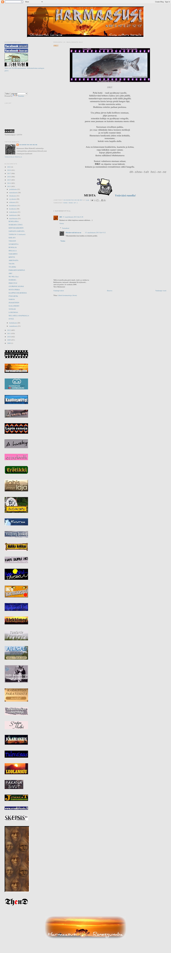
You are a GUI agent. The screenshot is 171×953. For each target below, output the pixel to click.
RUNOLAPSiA (14, 221)
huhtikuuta (13, 215)
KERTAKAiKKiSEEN (16, 228)
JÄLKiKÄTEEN (14, 302)
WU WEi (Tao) (14, 276)
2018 (9, 170)
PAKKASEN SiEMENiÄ (17, 270)
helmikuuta (13, 323)
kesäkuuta (13, 209)
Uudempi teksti (58, 290)
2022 (9, 167)
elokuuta (12, 202)
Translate (21, 96)
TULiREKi (12, 267)
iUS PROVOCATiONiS (16, 286)
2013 (9, 186)
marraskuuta (13, 192)
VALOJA (11, 263)
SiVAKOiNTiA (13, 244)
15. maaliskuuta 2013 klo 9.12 (95, 232)
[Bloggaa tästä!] (97, 200)
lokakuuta (13, 196)
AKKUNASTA (13, 260)
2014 (9, 183)
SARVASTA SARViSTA (16, 231)
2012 (9, 330)
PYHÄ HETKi (13, 296)
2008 (9, 343)
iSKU (10, 273)
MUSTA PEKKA (14, 289)
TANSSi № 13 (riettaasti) (17, 234)
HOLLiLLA (13, 250)
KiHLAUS (12, 237)
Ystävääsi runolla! (125, 195)
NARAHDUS (13, 254)
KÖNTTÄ (12, 257)
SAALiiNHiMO (14, 306)
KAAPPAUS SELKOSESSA (18, 293)
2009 (9, 340)
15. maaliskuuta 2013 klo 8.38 (73, 217)
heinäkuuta (13, 205)
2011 (9, 333)
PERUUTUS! (13, 283)
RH (60, 217)
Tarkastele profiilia (13, 157)
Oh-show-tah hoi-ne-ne (85, 8)
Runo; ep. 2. (73, 202)
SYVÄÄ (11, 319)
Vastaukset (65, 228)
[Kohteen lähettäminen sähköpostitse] (95, 200)
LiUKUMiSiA (13, 312)
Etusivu (109, 290)
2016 (9, 177)
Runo (65, 202)
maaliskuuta (13, 218)
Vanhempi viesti (160, 290)
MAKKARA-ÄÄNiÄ (15, 224)
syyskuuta (13, 199)
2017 (9, 173)
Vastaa (61, 223)
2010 (9, 337)
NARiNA (12, 299)
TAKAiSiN (12, 241)
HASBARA (12, 280)
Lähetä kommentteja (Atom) (67, 295)
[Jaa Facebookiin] (102, 200)
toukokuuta (13, 212)
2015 (9, 180)
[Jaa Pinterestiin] (104, 200)
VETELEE (12, 309)
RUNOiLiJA (13, 247)
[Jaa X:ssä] (100, 200)
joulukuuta (13, 189)
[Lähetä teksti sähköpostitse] (92, 200)
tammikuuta (13, 326)
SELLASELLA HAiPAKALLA (19, 315)
